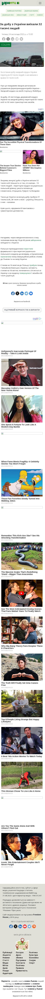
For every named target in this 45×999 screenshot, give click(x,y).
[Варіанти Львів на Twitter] (15, 926)
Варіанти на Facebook (22, 301)
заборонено (36, 240)
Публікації (7, 952)
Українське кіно (8, 15)
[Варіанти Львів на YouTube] (25, 926)
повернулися (25, 273)
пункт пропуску (13, 283)
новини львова (22, 285)
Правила (20, 968)
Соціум (5, 44)
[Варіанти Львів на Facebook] (11, 926)
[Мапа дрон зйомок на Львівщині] (22, 944)
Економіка (33, 957)
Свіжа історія (21, 15)
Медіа (5, 963)
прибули (33, 265)
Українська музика (31, 11)
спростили (28, 249)
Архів (5, 968)
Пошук (6, 970)
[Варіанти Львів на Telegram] (29, 926)
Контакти (20, 963)
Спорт (32, 963)
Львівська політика (14, 11)
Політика (20, 965)
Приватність (21, 970)
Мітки (5, 965)
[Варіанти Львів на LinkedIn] (20, 926)
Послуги (19, 952)
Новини (40, 15)
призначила (6, 256)
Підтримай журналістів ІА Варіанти (22, 310)
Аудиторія (7, 973)
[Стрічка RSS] (34, 926)
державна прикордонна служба (30, 283)
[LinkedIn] (12, 39)
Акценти (7, 955)
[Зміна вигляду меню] (40, 3)
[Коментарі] (21, 39)
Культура (33, 955)
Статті (31, 15)
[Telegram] (17, 39)
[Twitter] (8, 39)
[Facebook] (3, 39)
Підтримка (21, 960)
